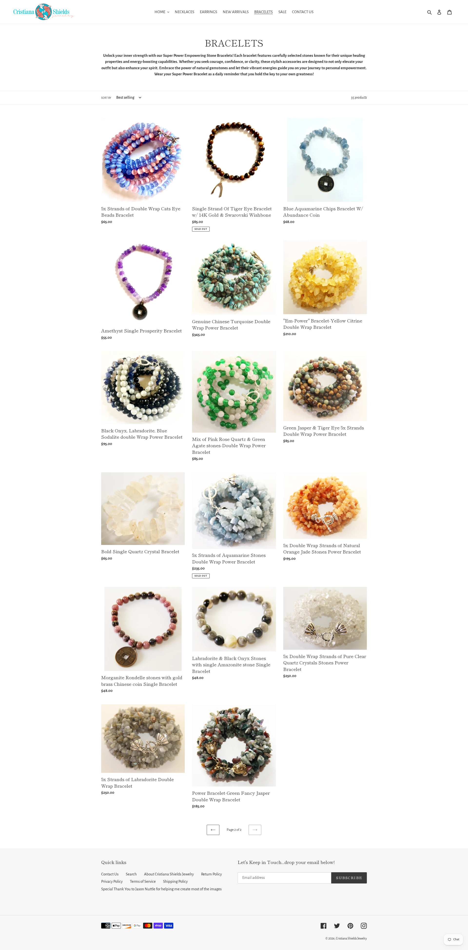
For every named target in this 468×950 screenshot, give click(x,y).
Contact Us (109, 874)
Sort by (106, 97)
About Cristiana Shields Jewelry (169, 874)
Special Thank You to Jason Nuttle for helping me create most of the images (161, 889)
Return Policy (211, 874)
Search (131, 874)
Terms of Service (143, 881)
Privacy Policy (112, 881)
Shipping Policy (175, 881)
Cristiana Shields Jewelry (351, 938)
